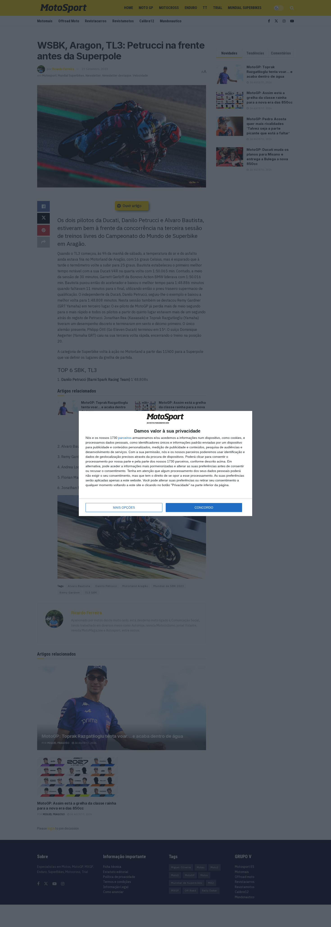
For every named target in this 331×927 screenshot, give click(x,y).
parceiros (124, 437)
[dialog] (165, 463)
